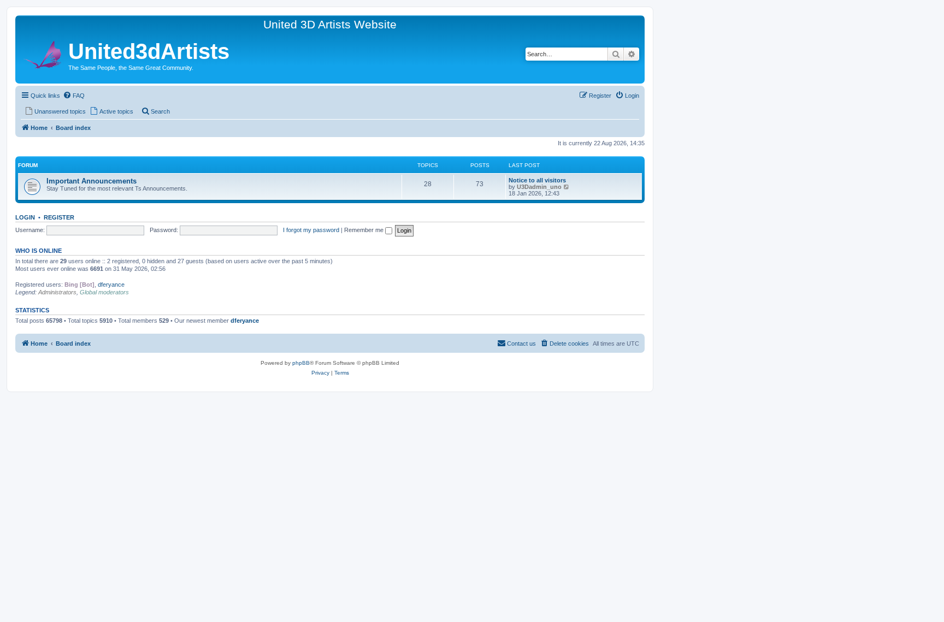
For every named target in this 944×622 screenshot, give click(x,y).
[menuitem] (74, 95)
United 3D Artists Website (330, 24)
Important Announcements (91, 181)
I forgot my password (311, 230)
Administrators (57, 292)
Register (59, 217)
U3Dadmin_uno (539, 186)
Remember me (364, 230)
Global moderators (104, 292)
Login (25, 217)
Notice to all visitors (537, 180)
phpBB (301, 363)
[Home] (43, 53)
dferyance (111, 284)
